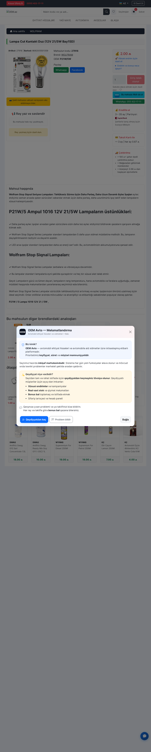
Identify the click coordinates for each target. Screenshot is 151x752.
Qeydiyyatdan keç (35, 419)
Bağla (125, 419)
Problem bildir (63, 419)
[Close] (130, 332)
